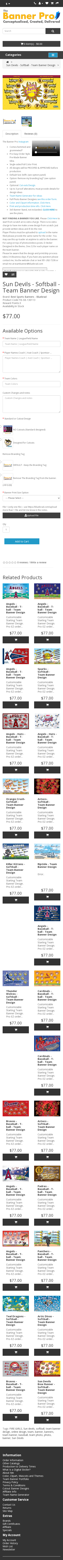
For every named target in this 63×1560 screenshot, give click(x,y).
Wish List (8, 1546)
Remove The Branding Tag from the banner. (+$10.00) (30, 482)
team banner (10, 1435)
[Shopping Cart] (52, 3)
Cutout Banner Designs (16, 1488)
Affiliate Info (9, 1491)
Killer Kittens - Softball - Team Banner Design (15, 868)
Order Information (13, 1460)
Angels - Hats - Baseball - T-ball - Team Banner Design (15, 738)
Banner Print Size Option (16, 492)
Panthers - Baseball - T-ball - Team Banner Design (47, 1255)
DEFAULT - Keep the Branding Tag (29, 465)
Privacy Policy (10, 1482)
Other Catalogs (11, 1463)
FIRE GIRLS (15, 1428)
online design (18, 1431)
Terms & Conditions (14, 1485)
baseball (23, 1435)
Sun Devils (18, 1438)
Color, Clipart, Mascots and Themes (23, 1476)
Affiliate (7, 1527)
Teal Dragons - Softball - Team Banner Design (15, 1320)
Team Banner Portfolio (16, 1479)
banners (48, 1431)
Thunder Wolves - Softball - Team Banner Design (14, 996)
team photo (36, 1435)
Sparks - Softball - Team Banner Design (46, 673)
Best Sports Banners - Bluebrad (29, 296)
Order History (10, 1543)
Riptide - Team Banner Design (47, 865)
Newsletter (9, 1549)
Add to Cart (22, 541)
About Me (8, 1472)
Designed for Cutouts (23, 442)
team (31, 1431)
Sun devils (29, 1428)
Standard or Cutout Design (17, 418)
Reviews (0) (30, 133)
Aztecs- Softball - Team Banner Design (46, 803)
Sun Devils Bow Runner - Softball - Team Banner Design (46, 1386)
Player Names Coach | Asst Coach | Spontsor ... (28, 352)
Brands (7, 1520)
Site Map (8, 1511)
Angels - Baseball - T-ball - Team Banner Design (15, 608)
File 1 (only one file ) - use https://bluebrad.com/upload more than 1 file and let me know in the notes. (30, 508)
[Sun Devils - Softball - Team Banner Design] (31, 92)
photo (47, 1435)
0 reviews (22, 562)
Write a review (38, 562)
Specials (7, 1530)
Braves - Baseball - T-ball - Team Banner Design (15, 1125)
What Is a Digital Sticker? (16, 1469)
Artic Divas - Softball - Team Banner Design (46, 1320)
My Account (9, 1540)
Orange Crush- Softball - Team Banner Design (15, 803)
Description (11, 133)
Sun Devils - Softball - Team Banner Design (30, 65)
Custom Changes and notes (16, 392)
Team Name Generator (16, 1494)
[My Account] (41, 3)
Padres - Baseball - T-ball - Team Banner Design (47, 1190)
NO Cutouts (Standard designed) (29, 429)
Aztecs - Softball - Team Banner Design (46, 1125)
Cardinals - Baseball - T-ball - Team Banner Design (47, 995)
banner (39, 1431)
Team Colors (10, 378)
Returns (7, 1507)
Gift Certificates (11, 1523)
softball (40, 1428)
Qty (4, 524)
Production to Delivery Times (19, 1466)
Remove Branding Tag (13, 454)
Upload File (32, 515)
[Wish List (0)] (47, 3)
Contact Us (9, 1504)
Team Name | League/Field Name (21, 338)
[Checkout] (57, 3)
